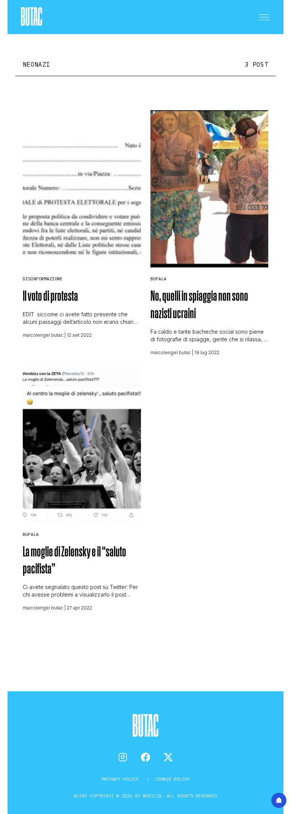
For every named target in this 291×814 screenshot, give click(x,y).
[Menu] (264, 17)
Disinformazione (43, 278)
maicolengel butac (43, 335)
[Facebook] (145, 757)
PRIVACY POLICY (121, 779)
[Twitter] (168, 757)
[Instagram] (122, 757)
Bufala (158, 278)
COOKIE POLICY (172, 779)
